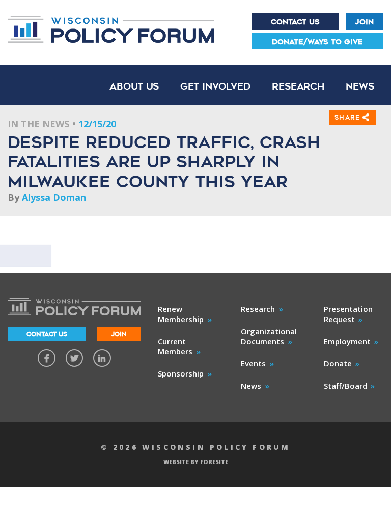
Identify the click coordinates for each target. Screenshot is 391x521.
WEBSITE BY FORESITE (195, 462)
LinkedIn (102, 358)
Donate (338, 363)
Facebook (46, 358)
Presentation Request (348, 314)
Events (253, 363)
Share (348, 117)
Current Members (175, 346)
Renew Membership (181, 314)
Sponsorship (181, 373)
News (360, 86)
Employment (347, 341)
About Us (134, 86)
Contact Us (295, 22)
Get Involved (215, 86)
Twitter (74, 358)
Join (364, 22)
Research (298, 86)
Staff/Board (345, 386)
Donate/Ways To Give (317, 42)
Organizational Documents (269, 336)
